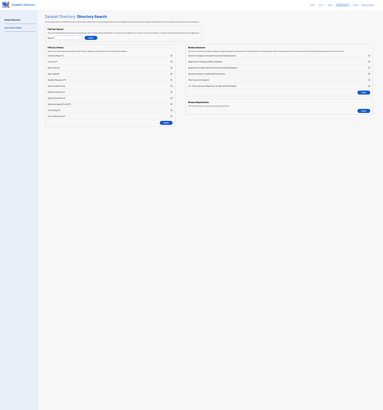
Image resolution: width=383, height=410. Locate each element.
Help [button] (321, 5)
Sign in (355, 5)
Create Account (367, 5)
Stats (312, 5)
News (330, 5)
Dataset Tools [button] (342, 5)
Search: (51, 38)
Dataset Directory (12, 20)
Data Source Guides (13, 28)
